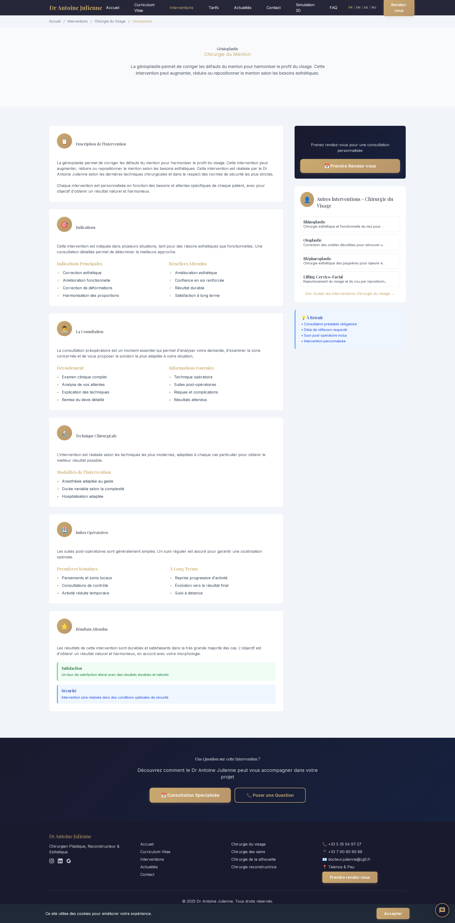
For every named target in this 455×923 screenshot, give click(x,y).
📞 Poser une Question (270, 795)
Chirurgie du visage (248, 844)
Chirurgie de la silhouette (253, 859)
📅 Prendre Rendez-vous (350, 165)
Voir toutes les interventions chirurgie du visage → (350, 293)
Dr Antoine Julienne (75, 7)
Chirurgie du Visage (110, 21)
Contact (274, 7)
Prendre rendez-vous (350, 877)
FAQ (333, 7)
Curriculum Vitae (144, 7)
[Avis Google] (68, 861)
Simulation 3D (305, 7)
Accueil (112, 7)
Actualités (242, 7)
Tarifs (214, 7)
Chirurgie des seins (248, 851)
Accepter (393, 913)
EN (358, 7)
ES (366, 7)
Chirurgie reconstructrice (254, 866)
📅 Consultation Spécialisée (190, 795)
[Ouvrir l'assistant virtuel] (442, 910)
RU (374, 7)
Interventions (181, 7)
